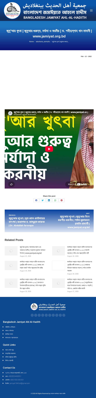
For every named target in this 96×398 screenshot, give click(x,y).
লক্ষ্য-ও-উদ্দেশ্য (9, 330)
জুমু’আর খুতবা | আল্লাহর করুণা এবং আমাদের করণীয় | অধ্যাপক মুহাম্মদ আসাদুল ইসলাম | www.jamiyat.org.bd (32, 250)
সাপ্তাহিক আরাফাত (10, 353)
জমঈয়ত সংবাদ (9, 334)
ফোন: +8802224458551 (13, 376)
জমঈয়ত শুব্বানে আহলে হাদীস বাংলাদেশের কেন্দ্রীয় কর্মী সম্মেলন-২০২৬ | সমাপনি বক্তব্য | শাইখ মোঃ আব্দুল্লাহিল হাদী (79, 250)
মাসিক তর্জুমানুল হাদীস (11, 357)
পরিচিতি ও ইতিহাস (10, 327)
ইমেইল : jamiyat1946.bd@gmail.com (17, 383)
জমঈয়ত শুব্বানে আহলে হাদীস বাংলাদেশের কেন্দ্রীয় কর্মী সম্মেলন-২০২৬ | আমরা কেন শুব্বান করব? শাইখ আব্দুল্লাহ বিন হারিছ (32, 265)
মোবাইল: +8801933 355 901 (14, 380)
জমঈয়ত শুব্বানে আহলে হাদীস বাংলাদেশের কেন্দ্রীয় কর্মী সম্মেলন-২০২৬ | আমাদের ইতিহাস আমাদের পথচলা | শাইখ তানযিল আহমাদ (79, 266)
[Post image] (11, 250)
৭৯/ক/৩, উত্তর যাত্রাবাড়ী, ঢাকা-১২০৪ (15, 373)
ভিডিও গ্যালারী (9, 360)
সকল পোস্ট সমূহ (9, 350)
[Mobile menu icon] (91, 10)
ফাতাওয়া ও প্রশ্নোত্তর (11, 337)
